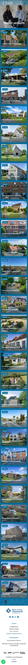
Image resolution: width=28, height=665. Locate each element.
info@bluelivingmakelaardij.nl (14, 633)
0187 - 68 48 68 (14, 631)
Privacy (14, 659)
